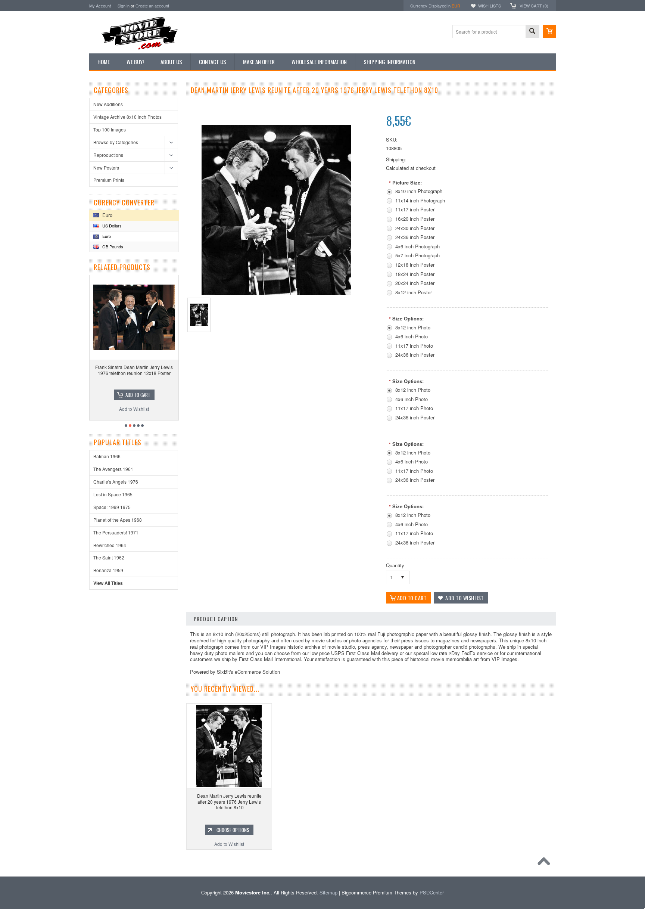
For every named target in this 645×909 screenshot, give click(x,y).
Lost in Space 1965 (113, 494)
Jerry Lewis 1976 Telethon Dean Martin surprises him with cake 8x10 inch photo (135, 370)
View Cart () (534, 6)
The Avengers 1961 (113, 469)
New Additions (108, 104)
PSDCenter (432, 892)
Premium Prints (108, 180)
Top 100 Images (109, 129)
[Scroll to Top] (546, 863)
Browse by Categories (115, 142)
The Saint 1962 (108, 557)
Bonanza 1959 (108, 570)
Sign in (124, 6)
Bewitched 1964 (109, 545)
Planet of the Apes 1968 (117, 519)
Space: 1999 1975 (112, 507)
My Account (100, 6)
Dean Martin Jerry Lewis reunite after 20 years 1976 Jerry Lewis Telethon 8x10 (229, 801)
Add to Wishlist (135, 409)
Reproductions (108, 155)
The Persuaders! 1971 (115, 532)
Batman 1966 (107, 456)
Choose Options (138, 394)
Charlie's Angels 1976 (115, 481)
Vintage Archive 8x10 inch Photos (127, 117)
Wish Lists (489, 6)
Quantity (395, 565)
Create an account (152, 6)
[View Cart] (549, 31)
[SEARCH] (532, 31)
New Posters (106, 167)
